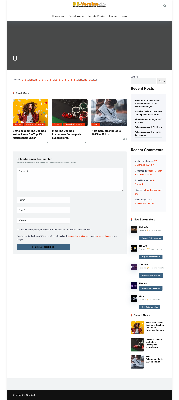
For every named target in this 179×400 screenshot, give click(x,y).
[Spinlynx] (134, 288)
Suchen (134, 77)
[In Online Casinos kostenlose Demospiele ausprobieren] (70, 112)
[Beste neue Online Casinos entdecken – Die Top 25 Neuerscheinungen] (30, 112)
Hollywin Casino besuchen (151, 257)
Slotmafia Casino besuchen (151, 238)
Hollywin (143, 246)
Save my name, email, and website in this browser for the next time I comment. (55, 229)
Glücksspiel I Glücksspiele (35, 124)
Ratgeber (113, 16)
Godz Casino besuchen (150, 307)
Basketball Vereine (96, 16)
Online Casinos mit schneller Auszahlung (148, 134)
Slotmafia (143, 227)
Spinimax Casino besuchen (151, 275)
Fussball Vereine (76, 16)
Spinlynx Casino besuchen (151, 288)
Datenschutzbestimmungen (79, 236)
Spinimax (143, 264)
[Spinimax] (134, 269)
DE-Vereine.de (58, 16)
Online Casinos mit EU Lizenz (148, 127)
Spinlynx (143, 283)
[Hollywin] (134, 251)
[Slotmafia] (134, 232)
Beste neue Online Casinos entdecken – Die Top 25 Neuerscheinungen (29, 134)
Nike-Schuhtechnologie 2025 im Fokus (106, 132)
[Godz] (134, 301)
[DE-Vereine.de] (89, 5)
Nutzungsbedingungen (104, 236)
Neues (124, 16)
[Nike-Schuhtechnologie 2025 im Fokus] (109, 112)
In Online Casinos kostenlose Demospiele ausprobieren (66, 134)
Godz (141, 296)
